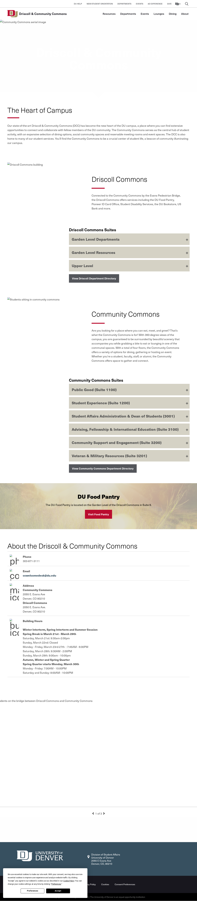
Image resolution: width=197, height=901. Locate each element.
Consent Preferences (125, 884)
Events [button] (139, 3)
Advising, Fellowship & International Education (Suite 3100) (125, 429)
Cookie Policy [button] (68, 881)
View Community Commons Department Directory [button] (103, 468)
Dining (173, 14)
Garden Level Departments (96, 239)
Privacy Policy (89, 884)
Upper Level (82, 265)
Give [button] (169, 3)
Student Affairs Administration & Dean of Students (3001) (123, 416)
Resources (109, 14)
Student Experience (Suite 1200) (101, 402)
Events (145, 14)
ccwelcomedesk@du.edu (39, 575)
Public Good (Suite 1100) (94, 389)
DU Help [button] (78, 3)
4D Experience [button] (155, 3)
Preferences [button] (56, 884)
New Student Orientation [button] (100, 3)
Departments (128, 14)
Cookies (105, 884)
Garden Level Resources (93, 252)
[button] (178, 3)
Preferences (32, 891)
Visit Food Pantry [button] (98, 514)
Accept (58, 891)
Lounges (159, 14)
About (185, 14)
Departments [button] (124, 3)
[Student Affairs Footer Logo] (40, 855)
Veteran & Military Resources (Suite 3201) (109, 455)
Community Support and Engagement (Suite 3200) (116, 442)
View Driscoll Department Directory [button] (94, 278)
